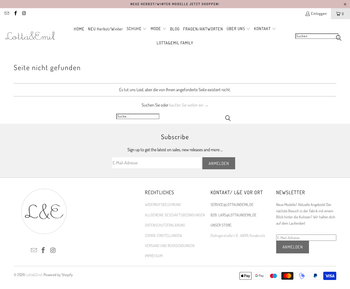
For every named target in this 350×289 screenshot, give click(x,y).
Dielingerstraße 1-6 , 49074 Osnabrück (238, 235)
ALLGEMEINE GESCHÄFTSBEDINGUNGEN (175, 215)
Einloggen (319, 13)
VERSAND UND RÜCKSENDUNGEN (169, 245)
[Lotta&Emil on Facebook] (15, 14)
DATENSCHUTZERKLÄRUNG (165, 225)
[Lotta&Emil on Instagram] (23, 14)
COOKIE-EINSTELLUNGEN (163, 235)
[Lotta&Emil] (30, 36)
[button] (137, 29)
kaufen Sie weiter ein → (189, 105)
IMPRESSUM (153, 255)
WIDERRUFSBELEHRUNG (163, 204)
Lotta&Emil (34, 274)
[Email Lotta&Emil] (6, 14)
